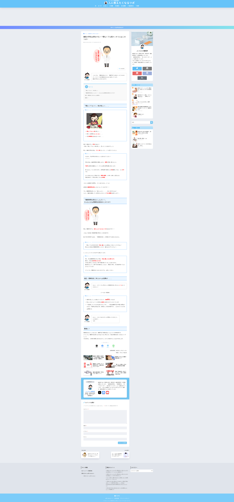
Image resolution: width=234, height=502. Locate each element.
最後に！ (87, 97)
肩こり (106, 5)
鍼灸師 (125, 352)
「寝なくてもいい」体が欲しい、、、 (93, 90)
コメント (86, 409)
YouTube (107, 394)
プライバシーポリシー (124, 498)
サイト (85, 437)
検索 (138, 5)
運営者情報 (116, 498)
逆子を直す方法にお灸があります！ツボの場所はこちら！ (116, 489)
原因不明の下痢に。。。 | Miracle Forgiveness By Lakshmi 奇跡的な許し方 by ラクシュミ (116, 483)
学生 (121, 352)
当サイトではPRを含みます (117, 27)
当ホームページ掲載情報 (86, 470)
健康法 (117, 5)
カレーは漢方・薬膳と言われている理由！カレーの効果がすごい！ (117, 478)
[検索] (151, 122)
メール (85, 431)
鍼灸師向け (131, 5)
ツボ (100, 5)
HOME (118, 496)
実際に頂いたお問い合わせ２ (87, 473)
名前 (85, 425)
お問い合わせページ (109, 498)
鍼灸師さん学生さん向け (121, 350)
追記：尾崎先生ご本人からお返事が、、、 (93, 95)
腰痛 (112, 5)
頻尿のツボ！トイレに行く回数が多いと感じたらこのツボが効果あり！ (117, 475)
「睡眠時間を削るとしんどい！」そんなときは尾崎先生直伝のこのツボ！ (100, 92)
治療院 (124, 5)
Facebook (103, 394)
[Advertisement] (117, 16)
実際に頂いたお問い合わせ (89, 476)
